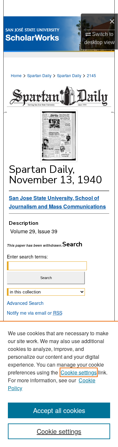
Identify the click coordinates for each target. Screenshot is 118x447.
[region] (59, 384)
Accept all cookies (59, 410)
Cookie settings (79, 372)
